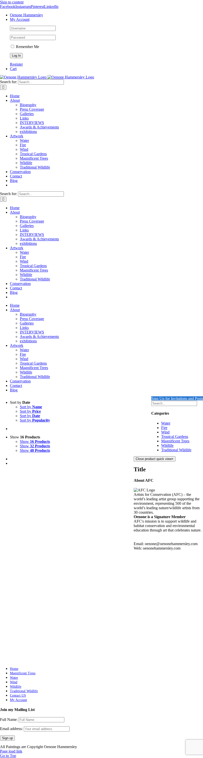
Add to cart (18, 656)
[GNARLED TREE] (72, 552)
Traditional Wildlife (176, 450)
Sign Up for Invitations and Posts (177, 398)
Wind (165, 432)
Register (16, 64)
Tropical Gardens (174, 436)
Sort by (31, 407)
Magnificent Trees (175, 441)
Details (33, 656)
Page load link (11, 751)
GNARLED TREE (29, 642)
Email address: (12, 729)
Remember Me (27, 47)
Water (165, 423)
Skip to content (12, 2)
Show (35, 441)
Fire (164, 428)
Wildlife (167, 445)
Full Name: (9, 719)
